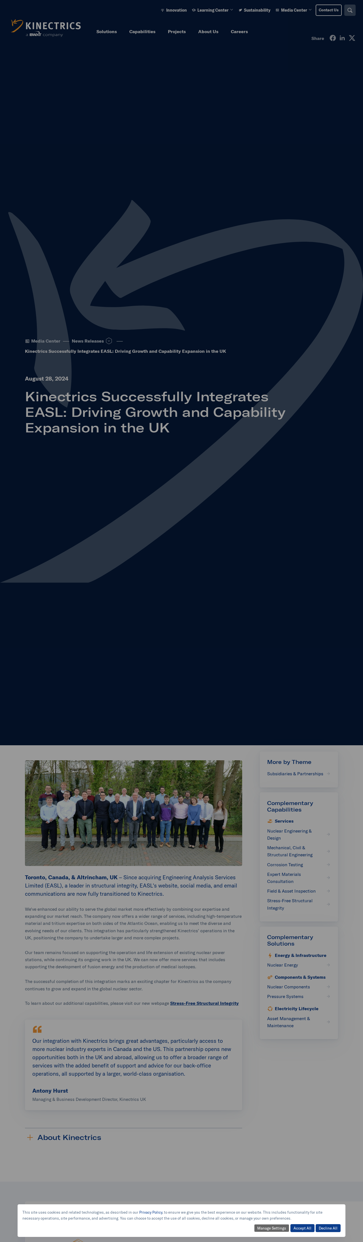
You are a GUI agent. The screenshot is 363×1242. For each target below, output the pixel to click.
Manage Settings (271, 1228)
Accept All (302, 1228)
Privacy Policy (150, 1212)
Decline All (328, 1228)
